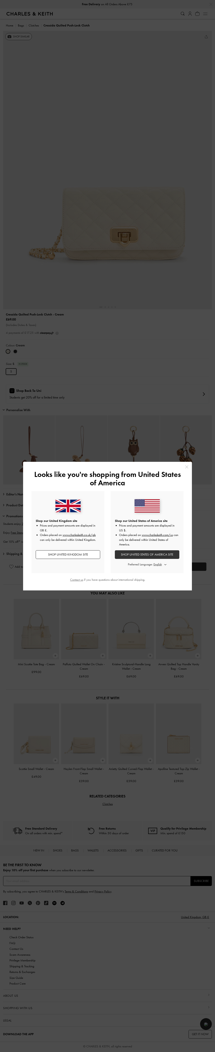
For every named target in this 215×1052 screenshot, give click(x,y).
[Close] (187, 467)
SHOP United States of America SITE (147, 554)
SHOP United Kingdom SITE (68, 554)
